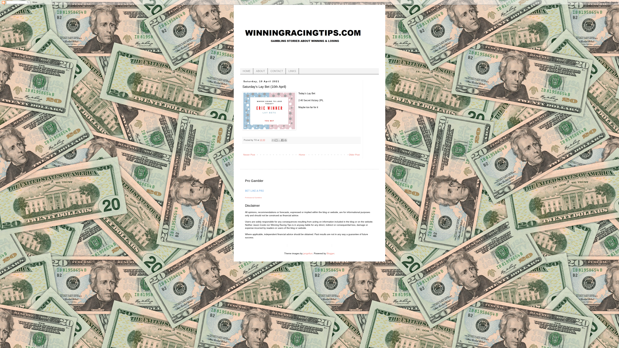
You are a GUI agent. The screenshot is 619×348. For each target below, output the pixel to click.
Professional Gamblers (253, 197)
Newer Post (249, 154)
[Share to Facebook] (282, 140)
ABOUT (260, 71)
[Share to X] (279, 140)
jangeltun (308, 253)
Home (302, 154)
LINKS (292, 71)
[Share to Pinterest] (285, 140)
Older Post (354, 154)
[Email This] (273, 140)
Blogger (330, 253)
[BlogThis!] (276, 140)
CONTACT (276, 71)
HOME (247, 71)
